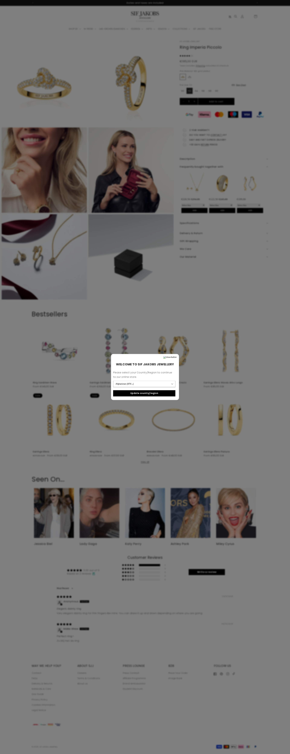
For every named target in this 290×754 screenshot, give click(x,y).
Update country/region (144, 393)
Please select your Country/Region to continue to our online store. (142, 375)
